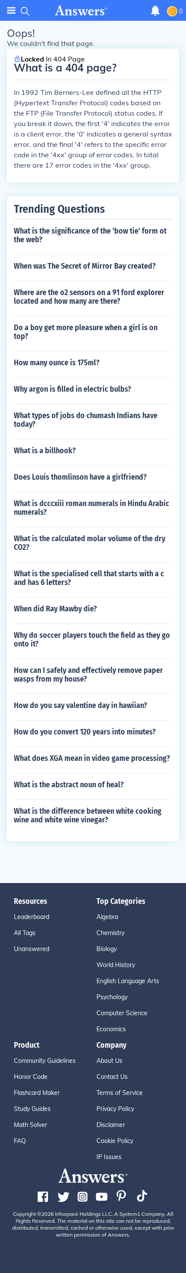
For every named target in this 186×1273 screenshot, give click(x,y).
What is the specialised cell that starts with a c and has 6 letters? (89, 578)
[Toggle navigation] (11, 10)
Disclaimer (110, 1125)
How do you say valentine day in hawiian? (80, 705)
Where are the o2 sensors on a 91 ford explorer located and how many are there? (89, 297)
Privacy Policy (115, 1109)
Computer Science (122, 1013)
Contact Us (112, 1077)
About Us (109, 1061)
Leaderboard (31, 917)
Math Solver (30, 1125)
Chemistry (110, 933)
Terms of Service (119, 1093)
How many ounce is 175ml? (56, 362)
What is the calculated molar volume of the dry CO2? (89, 543)
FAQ (20, 1141)
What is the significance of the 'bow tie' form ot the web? (90, 235)
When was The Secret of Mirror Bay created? (85, 266)
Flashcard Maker (37, 1093)
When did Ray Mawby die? (55, 609)
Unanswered (31, 949)
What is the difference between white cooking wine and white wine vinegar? (87, 815)
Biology (106, 949)
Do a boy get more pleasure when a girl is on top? (85, 332)
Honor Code (31, 1077)
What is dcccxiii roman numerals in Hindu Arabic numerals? (91, 508)
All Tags (24, 933)
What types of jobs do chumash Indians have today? (85, 420)
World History (115, 965)
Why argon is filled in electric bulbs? (72, 389)
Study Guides (32, 1109)
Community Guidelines (45, 1061)
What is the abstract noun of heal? (69, 784)
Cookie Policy (114, 1141)
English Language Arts (127, 981)
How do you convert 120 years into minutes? (85, 732)
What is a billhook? (45, 450)
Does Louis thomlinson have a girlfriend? (80, 477)
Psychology (112, 997)
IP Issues (109, 1157)
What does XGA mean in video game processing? (92, 758)
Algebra (107, 917)
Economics (111, 1029)
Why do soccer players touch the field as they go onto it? (92, 639)
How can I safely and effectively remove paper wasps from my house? (88, 675)
